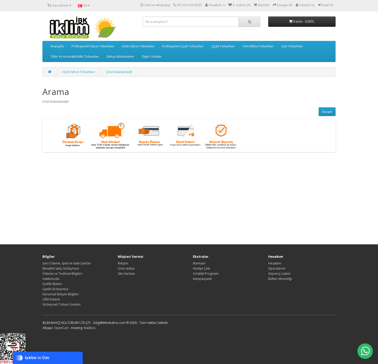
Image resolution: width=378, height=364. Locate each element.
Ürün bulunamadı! (119, 72)
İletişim (123, 263)
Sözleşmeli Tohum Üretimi (61, 304)
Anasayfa (57, 46)
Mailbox (89, 328)
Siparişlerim (276, 268)
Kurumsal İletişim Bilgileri (60, 294)
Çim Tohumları (292, 46)
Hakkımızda (50, 279)
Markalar (199, 263)
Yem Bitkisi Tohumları (258, 46)
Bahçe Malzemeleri (120, 56)
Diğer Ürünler (152, 56)
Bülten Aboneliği (280, 279)
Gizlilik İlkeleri (52, 284)
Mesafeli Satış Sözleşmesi (60, 268)
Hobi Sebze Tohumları (138, 46)
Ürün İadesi (126, 268)
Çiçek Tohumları (223, 46)
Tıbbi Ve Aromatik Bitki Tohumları (74, 56)
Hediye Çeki (201, 268)
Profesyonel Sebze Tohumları (92, 46)
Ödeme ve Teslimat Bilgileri (62, 273)
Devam (327, 112)
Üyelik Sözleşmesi (55, 289)
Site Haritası (126, 273)
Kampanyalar (202, 279)
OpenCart (61, 328)
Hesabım (274, 263)
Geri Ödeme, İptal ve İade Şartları (66, 263)
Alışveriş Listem (279, 273)
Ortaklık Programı (206, 273)
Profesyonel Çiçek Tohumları (183, 46)
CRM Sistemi (51, 299)
